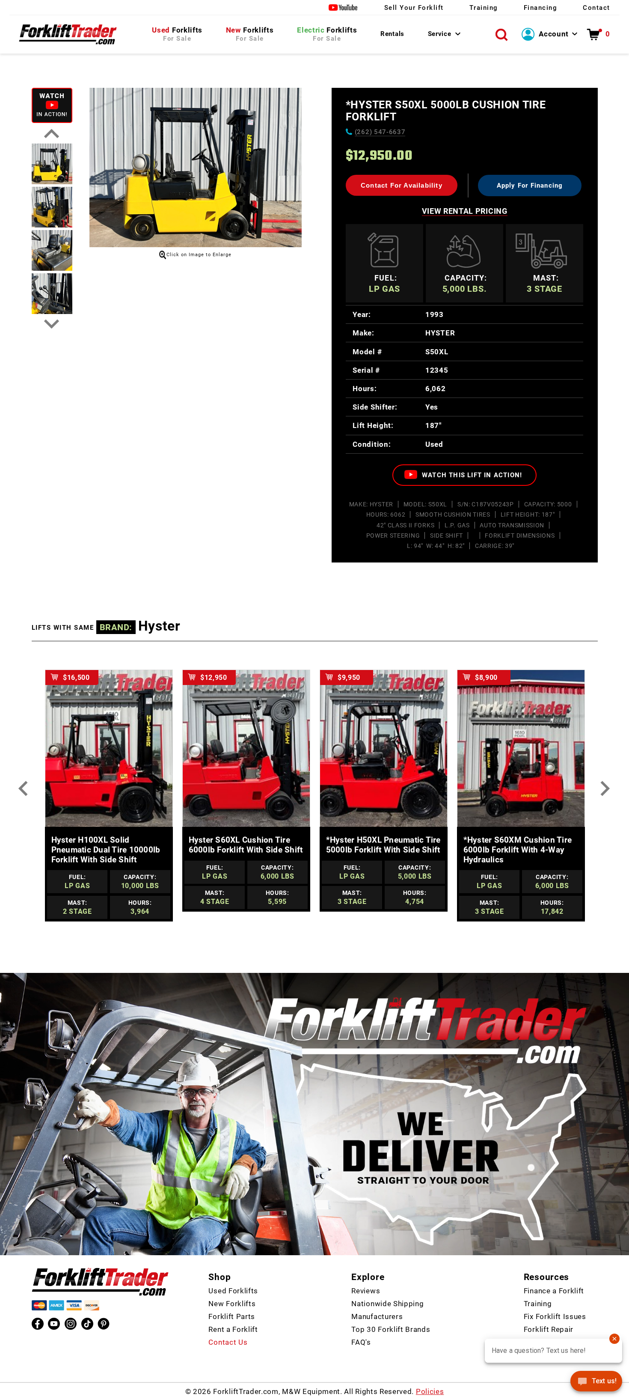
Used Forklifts (233, 1290)
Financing (541, 8)
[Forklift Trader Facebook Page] (38, 1324)
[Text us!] (596, 1383)
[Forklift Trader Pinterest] (104, 1324)
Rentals (392, 34)
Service (439, 34)
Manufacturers (377, 1316)
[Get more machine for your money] (100, 1282)
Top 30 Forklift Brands (390, 1329)
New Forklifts (231, 1303)
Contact (596, 8)
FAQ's (361, 1342)
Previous (52, 133)
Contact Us (227, 1342)
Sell (414, 8)
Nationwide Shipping (387, 1303)
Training (483, 8)
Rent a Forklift (233, 1329)
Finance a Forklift (554, 1290)
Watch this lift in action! (471, 475)
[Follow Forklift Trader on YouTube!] (344, 7)
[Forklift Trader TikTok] (87, 1324)
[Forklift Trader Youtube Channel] (54, 1324)
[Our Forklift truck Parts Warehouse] (68, 34)
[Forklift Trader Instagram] (71, 1324)
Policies (430, 1391)
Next (52, 324)
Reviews (365, 1290)
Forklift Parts (231, 1316)
